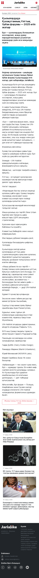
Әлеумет (34, 7)
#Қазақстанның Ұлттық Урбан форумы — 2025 (19, 402)
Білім (25, 7)
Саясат (17, 7)
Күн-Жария (7, 7)
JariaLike (14, 13)
